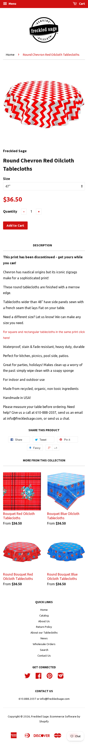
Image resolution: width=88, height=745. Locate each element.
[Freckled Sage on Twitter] (27, 677)
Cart (81, 3)
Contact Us (44, 655)
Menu (12, 3)
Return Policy (44, 626)
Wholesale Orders (44, 644)
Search (44, 649)
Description (42, 245)
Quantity (10, 211)
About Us (44, 621)
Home (10, 54)
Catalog (44, 615)
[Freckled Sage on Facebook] (38, 677)
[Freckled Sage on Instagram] (61, 677)
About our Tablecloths (44, 632)
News (44, 638)
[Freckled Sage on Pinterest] (49, 677)
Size (6, 179)
